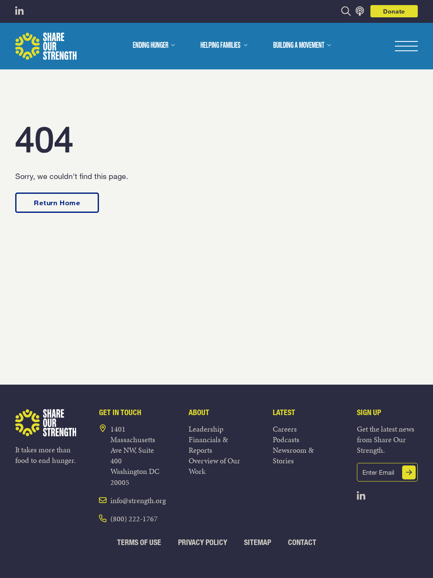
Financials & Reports (208, 444)
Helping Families (220, 46)
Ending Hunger (150, 46)
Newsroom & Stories (293, 455)
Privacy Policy (202, 542)
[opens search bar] (346, 11)
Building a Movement (298, 46)
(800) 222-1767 (134, 518)
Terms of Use (139, 542)
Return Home (57, 202)
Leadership (206, 429)
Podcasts (286, 439)
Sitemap (257, 542)
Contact (302, 542)
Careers (285, 429)
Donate (394, 11)
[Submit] (409, 472)
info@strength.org (138, 500)
